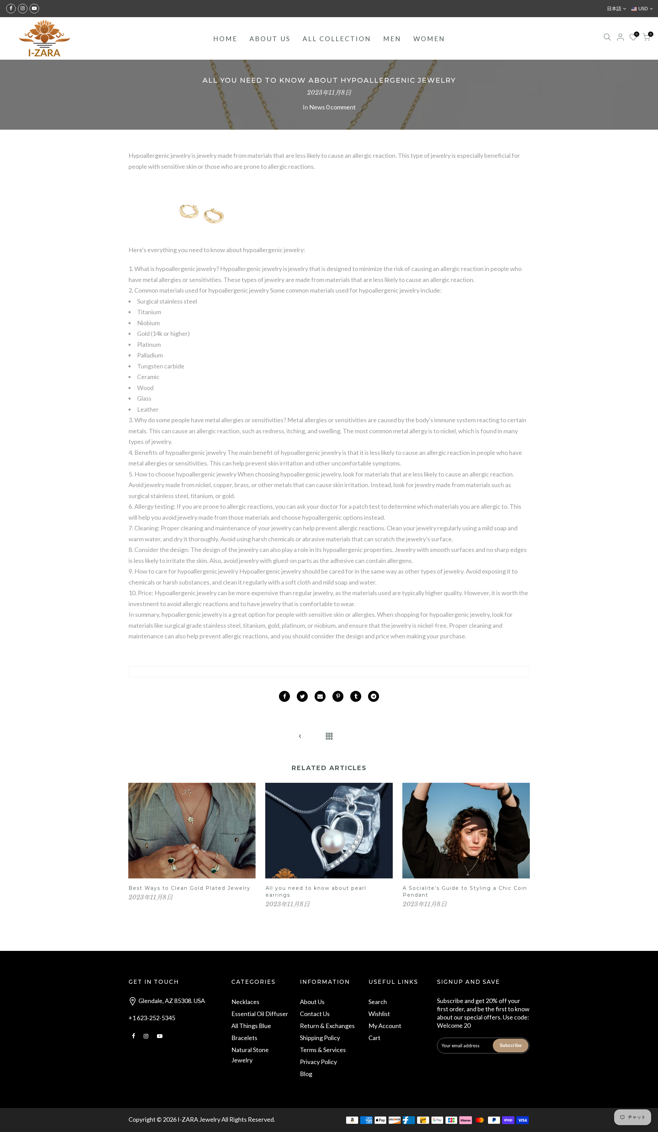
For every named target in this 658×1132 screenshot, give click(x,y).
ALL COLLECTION (337, 39)
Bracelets (244, 1037)
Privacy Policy (318, 1061)
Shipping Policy (320, 1037)
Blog (306, 1073)
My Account (384, 1025)
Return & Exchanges (327, 1025)
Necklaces (245, 1001)
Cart (374, 1037)
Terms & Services (323, 1049)
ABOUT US (270, 39)
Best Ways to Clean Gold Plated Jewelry (190, 888)
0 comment (341, 107)
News (317, 107)
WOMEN (429, 39)
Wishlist (379, 1013)
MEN (392, 39)
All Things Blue (251, 1025)
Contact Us (315, 1013)
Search (377, 1001)
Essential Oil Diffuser (259, 1013)
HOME (225, 39)
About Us (312, 1001)
